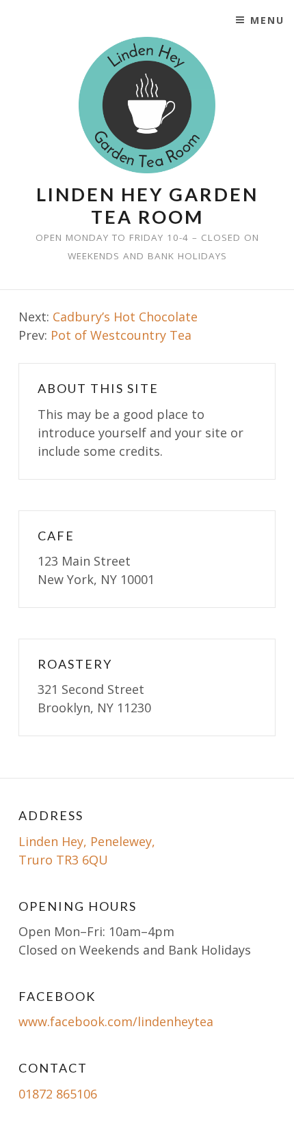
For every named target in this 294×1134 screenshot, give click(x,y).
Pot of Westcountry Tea (121, 335)
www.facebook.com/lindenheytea (115, 1021)
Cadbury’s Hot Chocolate (125, 316)
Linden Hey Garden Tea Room (147, 206)
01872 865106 (57, 1094)
